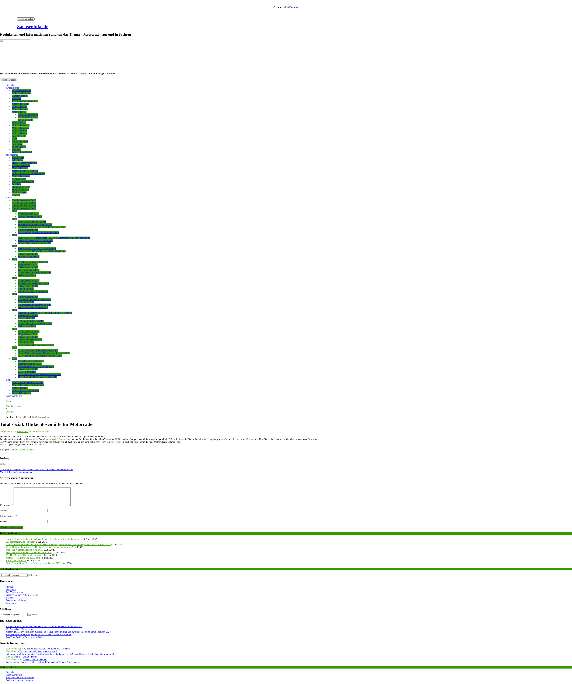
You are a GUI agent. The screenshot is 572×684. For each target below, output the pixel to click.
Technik (10, 411)
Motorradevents (19, 106)
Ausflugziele (18, 157)
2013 (14, 347)
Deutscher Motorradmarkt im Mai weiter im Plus (29, 552)
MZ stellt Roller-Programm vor (16, 472)
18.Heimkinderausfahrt (28, 256)
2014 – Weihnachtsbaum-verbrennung (36, 345)
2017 (14, 278)
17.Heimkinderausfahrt (28, 270)
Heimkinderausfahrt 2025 (24, 203)
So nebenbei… (19, 146)
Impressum (11, 603)
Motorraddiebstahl (20, 104)
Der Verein (11, 589)
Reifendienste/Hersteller (23, 181)
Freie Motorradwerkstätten (24, 163)
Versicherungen (19, 192)
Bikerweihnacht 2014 (28, 337)
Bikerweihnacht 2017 (28, 286)
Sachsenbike (22, 431)
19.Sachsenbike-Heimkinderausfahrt (35, 224)
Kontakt (10, 597)
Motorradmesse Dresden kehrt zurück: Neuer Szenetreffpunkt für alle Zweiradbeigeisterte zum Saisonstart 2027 (58, 544)
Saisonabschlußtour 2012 (30, 363)
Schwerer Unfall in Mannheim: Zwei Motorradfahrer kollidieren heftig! (39, 654)
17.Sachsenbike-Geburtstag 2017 (33, 283)
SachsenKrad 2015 (27, 326)
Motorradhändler (20, 168)
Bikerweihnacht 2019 (28, 254)
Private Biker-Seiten (21, 393)
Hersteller (16, 98)
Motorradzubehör (20, 388)
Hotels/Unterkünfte (21, 165)
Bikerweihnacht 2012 (28, 369)
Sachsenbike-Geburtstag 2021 (32, 221)
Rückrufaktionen (20, 141)
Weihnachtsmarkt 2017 (28, 280)
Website (3, 521)
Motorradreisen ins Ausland (25, 171)
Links (8, 380)
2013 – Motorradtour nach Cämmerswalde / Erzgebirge (44, 353)
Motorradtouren (19, 133)
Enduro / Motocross (21, 93)
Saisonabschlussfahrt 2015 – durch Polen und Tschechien (45, 313)
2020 (14, 235)
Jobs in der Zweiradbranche (25, 101)
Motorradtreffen (19, 130)
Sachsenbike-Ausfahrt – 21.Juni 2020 (35, 240)
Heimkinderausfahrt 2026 (24, 200)
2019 (14, 246)
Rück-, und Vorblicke (16, 560)
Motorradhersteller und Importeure (28, 385)
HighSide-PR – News (28, 117)
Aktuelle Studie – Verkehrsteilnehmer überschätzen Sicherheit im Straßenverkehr (44, 539)
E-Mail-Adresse (8, 516)
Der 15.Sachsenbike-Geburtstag (33, 307)
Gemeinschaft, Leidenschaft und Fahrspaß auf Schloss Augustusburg (47, 662)
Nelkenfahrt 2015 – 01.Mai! (31, 321)
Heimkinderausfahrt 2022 (30, 216)
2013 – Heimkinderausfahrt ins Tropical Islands (40, 355)
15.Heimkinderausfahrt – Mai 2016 (34, 299)
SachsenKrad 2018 (27, 275)
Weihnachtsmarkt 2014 (28, 331)
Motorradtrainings (20, 128)
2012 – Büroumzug (27, 372)
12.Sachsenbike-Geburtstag (31, 361)
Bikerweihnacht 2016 (28, 296)
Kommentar (6, 505)
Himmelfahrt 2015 (26, 318)
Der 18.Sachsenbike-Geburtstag (33, 262)
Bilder (9, 197)
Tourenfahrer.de (25, 120)
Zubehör (16, 195)
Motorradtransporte (21, 176)
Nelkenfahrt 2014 (26, 342)
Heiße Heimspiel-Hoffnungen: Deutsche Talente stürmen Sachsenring (39, 547)
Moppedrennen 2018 (28, 264)
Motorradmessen (20, 109)
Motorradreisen (19, 122)
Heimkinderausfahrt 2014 (30, 339)
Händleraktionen (20, 96)
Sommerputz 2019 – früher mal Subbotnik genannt (42, 251)
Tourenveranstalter (20, 189)
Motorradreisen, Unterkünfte (25, 390)
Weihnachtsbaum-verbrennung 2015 (35, 323)
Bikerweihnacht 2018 (28, 267)
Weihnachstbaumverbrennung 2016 (34, 305)
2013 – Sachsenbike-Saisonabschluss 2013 (38, 350)
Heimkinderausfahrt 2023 (24, 208)
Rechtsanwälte (19, 179)
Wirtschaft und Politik (22, 152)
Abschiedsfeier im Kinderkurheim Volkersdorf (39, 374)
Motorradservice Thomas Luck (57, 439)
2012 (14, 358)
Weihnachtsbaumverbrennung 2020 (34, 243)
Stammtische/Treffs (21, 187)
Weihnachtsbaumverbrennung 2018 (34, 272)
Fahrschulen (17, 160)
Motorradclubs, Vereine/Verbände (27, 382)
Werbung (16, 149)
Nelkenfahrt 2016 (26, 302)
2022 (14, 211)
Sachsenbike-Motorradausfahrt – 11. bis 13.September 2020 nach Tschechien (54, 238)
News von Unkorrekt (28, 114)
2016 (14, 294)
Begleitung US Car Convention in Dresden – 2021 (42, 227)
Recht (14, 138)
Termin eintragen (14, 396)
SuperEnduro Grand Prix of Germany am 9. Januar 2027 (32, 563)
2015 (14, 310)
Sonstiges (16, 184)
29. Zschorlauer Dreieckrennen (20, 542)
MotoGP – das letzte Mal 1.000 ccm (23, 558)
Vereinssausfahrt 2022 (28, 213)
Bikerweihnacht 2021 (28, 229)
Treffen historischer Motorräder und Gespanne (48, 648)
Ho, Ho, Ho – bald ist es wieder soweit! (24, 555)
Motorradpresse (19, 112)
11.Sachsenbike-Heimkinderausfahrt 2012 (37, 377)
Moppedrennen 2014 (28, 334)
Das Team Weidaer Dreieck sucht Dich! (24, 550)
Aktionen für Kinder (21, 90)
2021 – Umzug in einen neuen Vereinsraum (38, 232)
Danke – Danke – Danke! (26, 656)
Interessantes (12, 154)
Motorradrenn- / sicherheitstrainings (28, 173)
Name (3, 510)
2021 (14, 219)
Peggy (9, 662)
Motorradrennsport (20, 125)
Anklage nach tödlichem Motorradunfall (95, 654)
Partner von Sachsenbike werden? (22, 595)
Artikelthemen (12, 87)
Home (9, 401)
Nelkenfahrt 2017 (26, 288)
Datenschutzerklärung (16, 600)
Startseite (10, 85)
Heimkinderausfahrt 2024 (24, 205)
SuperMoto (17, 144)
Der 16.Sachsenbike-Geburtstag (33, 291)
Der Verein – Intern (15, 592)
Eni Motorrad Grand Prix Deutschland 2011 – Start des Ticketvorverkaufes (36, 469)
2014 (14, 329)
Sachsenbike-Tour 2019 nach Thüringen (37, 248)
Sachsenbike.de (32, 26)
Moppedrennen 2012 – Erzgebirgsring (36, 366)
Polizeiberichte (19, 136)
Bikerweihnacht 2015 (28, 315)
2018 (14, 259)
